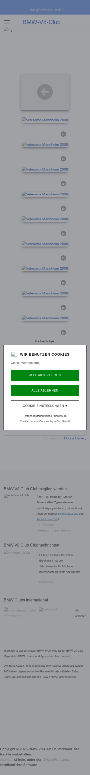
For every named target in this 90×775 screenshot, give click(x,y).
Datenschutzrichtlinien (37, 415)
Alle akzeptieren (45, 375)
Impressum (59, 415)
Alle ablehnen (45, 390)
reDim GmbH (62, 421)
